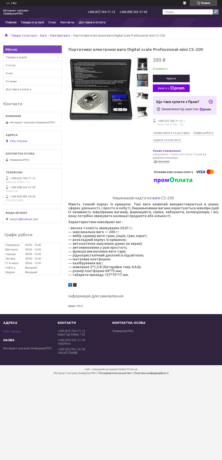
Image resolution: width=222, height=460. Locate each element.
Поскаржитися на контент (115, 373)
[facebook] (70, 285)
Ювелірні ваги (60, 35)
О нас (52, 22)
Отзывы (11, 81)
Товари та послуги (24, 35)
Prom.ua (132, 369)
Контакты (67, 22)
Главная (10, 22)
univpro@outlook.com (24, 219)
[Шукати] (216, 12)
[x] (75, 285)
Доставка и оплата (92, 22)
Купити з (163, 88)
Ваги (43, 35)
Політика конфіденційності (151, 373)
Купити (171, 78)
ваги (156, 198)
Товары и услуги (32, 22)
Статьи (10, 65)
